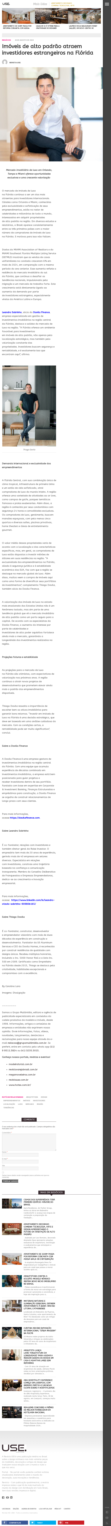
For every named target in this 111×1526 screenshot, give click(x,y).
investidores (39, 1100)
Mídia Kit (58, 1509)
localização (9, 1104)
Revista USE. (15, 62)
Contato (67, 1509)
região (40, 1104)
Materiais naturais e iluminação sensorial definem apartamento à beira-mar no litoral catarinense (39, 1305)
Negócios (6, 40)
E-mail (5, 1159)
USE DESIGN (6, 1509)
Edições (16, 1509)
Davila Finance (41, 312)
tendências (8, 1107)
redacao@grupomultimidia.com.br (27, 1043)
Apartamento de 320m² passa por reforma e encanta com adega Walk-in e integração (39, 1256)
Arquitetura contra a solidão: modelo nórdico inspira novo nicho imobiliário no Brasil (40, 1280)
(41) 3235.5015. (30, 1050)
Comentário (7, 1133)
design (44, 1097)
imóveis (26, 1100)
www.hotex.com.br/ (20, 1085)
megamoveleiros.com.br (22, 1074)
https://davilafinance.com (25, 817)
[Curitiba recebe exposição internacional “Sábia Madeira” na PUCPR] (12, 1338)
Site (3, 1166)
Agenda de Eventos (29, 1509)
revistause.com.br (18, 1079)
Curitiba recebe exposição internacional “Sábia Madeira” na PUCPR (40, 1330)
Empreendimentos (11, 1100)
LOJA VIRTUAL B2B (45, 1509)
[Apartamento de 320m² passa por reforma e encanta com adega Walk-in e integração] (12, 1264)
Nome (5, 1152)
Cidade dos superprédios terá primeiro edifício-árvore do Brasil (39, 1202)
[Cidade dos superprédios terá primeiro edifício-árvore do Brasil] (12, 1208)
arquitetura (32, 1097)
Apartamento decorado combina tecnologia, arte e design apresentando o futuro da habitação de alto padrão (39, 1229)
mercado (30, 1104)
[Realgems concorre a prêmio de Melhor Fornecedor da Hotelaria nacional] (12, 1417)
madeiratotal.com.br (20, 1064)
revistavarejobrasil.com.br (23, 1069)
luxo (20, 1104)
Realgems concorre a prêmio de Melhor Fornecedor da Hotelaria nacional (39, 1410)
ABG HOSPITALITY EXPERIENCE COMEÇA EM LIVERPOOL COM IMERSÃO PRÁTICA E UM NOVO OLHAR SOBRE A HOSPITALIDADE (39, 1384)
